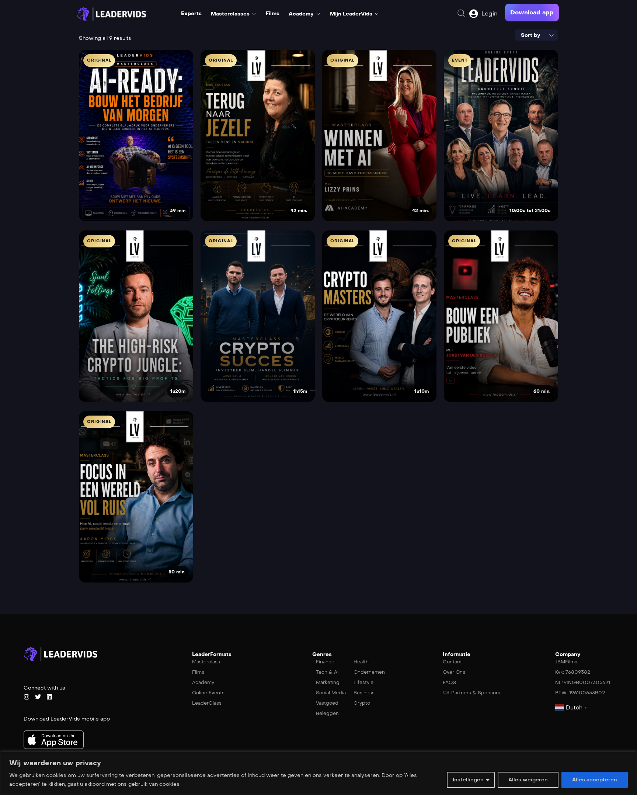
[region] (318, 773)
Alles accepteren (594, 780)
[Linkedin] (49, 697)
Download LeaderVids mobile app (67, 719)
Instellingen (468, 780)
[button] (532, 12)
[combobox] (536, 35)
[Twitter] (38, 697)
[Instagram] (26, 697)
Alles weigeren (528, 780)
